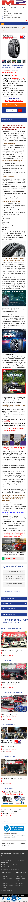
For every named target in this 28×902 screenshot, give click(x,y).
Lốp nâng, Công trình (6, 890)
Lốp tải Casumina (5, 888)
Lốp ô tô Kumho (17, 27)
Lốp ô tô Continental (6, 883)
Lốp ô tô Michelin (5, 876)
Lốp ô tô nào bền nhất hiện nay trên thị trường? (14, 572)
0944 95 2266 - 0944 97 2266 (10, 864)
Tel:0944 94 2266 (8, 19)
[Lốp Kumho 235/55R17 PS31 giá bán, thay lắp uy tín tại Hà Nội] (4, 61)
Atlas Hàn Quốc (19, 883)
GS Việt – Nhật (19, 876)
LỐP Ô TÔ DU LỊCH (6, 27)
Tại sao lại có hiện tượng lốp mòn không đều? (14, 584)
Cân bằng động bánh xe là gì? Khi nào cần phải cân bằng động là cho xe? (14, 578)
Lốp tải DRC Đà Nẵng (7, 885)
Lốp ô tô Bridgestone (6, 878)
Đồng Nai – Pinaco (20, 878)
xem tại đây (7, 421)
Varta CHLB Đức (19, 881)
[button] (12, 558)
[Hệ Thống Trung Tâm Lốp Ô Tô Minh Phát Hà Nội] (14, 3)
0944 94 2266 (6, 867)
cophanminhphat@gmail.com (11, 869)
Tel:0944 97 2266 (8, 15)
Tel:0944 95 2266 (8, 11)
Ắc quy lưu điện (19, 885)
